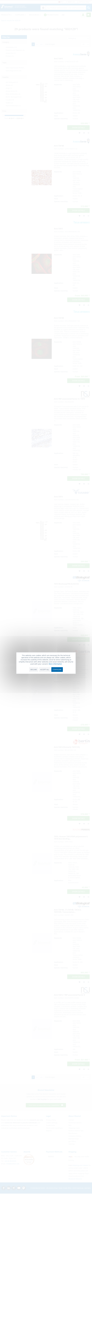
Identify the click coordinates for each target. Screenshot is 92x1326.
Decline (33, 669)
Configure (57, 669)
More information (55, 664)
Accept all (44, 669)
